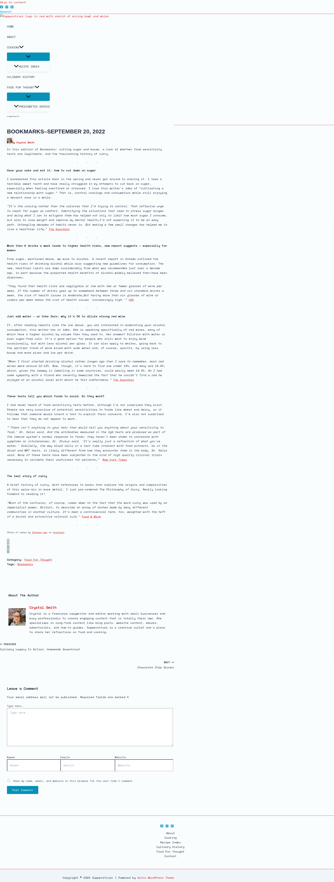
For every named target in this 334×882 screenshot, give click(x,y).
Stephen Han (39, 532)
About (11, 37)
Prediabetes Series (34, 106)
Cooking (13, 47)
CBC (131, 300)
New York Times (115, 460)
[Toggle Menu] (28, 57)
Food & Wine (91, 516)
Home (10, 26)
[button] (5, 11)
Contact (170, 856)
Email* (65, 757)
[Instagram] (6, 7)
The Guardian (59, 229)
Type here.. (15, 706)
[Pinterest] (12, 7)
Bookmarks (25, 564)
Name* (11, 757)
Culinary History (21, 77)
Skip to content (13, 2)
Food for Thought (38, 560)
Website (120, 757)
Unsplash (58, 532)
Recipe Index (28, 66)
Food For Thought (21, 87)
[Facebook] (1, 7)
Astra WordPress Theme (155, 878)
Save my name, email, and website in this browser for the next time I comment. (73, 781)
